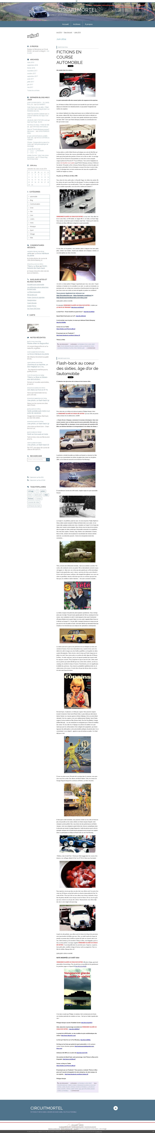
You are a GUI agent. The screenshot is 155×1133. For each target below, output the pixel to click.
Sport (32, 230)
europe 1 (63, 1088)
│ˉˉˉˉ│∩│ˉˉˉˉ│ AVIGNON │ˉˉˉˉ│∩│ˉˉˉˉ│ (35, 152)
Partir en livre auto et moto (37, 434)
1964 (80, 1088)
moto (31, 223)
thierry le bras (72, 1085)
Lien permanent (63, 344)
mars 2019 (30, 62)
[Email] (37, 468)
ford (75, 348)
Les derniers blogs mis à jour (65, 1126)
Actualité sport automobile (35, 285)
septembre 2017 (32, 76)
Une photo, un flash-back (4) (38, 400)
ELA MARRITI (41, 104)
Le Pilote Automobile (33, 292)
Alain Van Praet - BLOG (34, 122)
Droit (31, 208)
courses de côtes (33, 502)
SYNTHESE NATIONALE (40, 127)
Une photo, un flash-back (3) (38, 424)
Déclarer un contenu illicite (54, 1128)
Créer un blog (74, 1124)
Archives (76, 24)
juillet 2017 (30, 82)
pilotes (71, 348)
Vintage (32, 234)
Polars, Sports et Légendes (35, 297)
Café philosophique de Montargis (37, 145)
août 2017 (30, 79)
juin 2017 (30, 84)
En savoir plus (98, 1131)
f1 (37, 491)
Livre (31, 215)
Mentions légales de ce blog (66, 1128)
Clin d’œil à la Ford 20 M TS (37, 390)
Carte (32, 315)
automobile (33, 197)
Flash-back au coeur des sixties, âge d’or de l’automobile (77, 368)
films (62, 346)
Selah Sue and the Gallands (36, 114)
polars (43, 491)
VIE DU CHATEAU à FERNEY (38, 139)
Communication (35, 204)
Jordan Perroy (31, 306)
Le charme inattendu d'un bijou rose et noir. (38, 115)
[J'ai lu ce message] (153, 1131)
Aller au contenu (6, 4)
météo (68, 1088)
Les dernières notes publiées (78, 1126)
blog (105, 1128)
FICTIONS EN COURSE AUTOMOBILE (70, 57)
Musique (33, 226)
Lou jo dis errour (32, 149)
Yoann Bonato (32, 303)
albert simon (74, 1088)
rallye (46, 495)
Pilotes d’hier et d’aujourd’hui (38, 343)
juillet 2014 (77, 32)
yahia (29, 253)
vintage (31, 491)
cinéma (76, 346)
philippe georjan (62, 1085)
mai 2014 (59, 32)
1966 (83, 348)
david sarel (37, 495)
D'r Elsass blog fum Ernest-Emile (37, 158)
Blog (31, 200)
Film (31, 211)
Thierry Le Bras (33, 266)
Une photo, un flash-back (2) (38, 445)
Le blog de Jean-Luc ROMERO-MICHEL (38, 110)
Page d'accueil (68, 32)
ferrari (79, 348)
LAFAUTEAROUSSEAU (38, 132)
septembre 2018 (32, 65)
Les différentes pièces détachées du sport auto (37, 288)
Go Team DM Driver (33, 309)
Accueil (65, 24)
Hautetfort (81, 1124)
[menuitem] (65, 24)
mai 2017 (30, 87)
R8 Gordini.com (32, 295)
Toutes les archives (33, 90)
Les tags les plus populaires (90, 1126)
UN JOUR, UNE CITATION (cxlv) (37, 120)
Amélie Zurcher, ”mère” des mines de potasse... (38, 156)
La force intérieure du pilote (38, 354)
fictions (30, 499)
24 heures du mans (34, 506)
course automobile (63, 348)
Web (31, 238)
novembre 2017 (32, 71)
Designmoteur (31, 300)
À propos (89, 24)
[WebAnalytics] (77, 1)
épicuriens (87, 1088)
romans (38, 499)
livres (29, 495)
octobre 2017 (31, 73)
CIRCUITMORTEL (77, 10)
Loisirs (32, 219)
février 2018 (31, 68)
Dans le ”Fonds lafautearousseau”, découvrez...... (38, 130)
